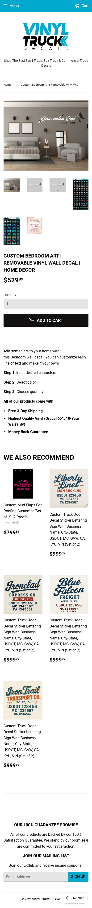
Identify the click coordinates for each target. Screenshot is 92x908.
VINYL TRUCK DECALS (47, 899)
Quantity (10, 295)
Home (8, 84)
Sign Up (78, 876)
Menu (14, 6)
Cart (84, 6)
